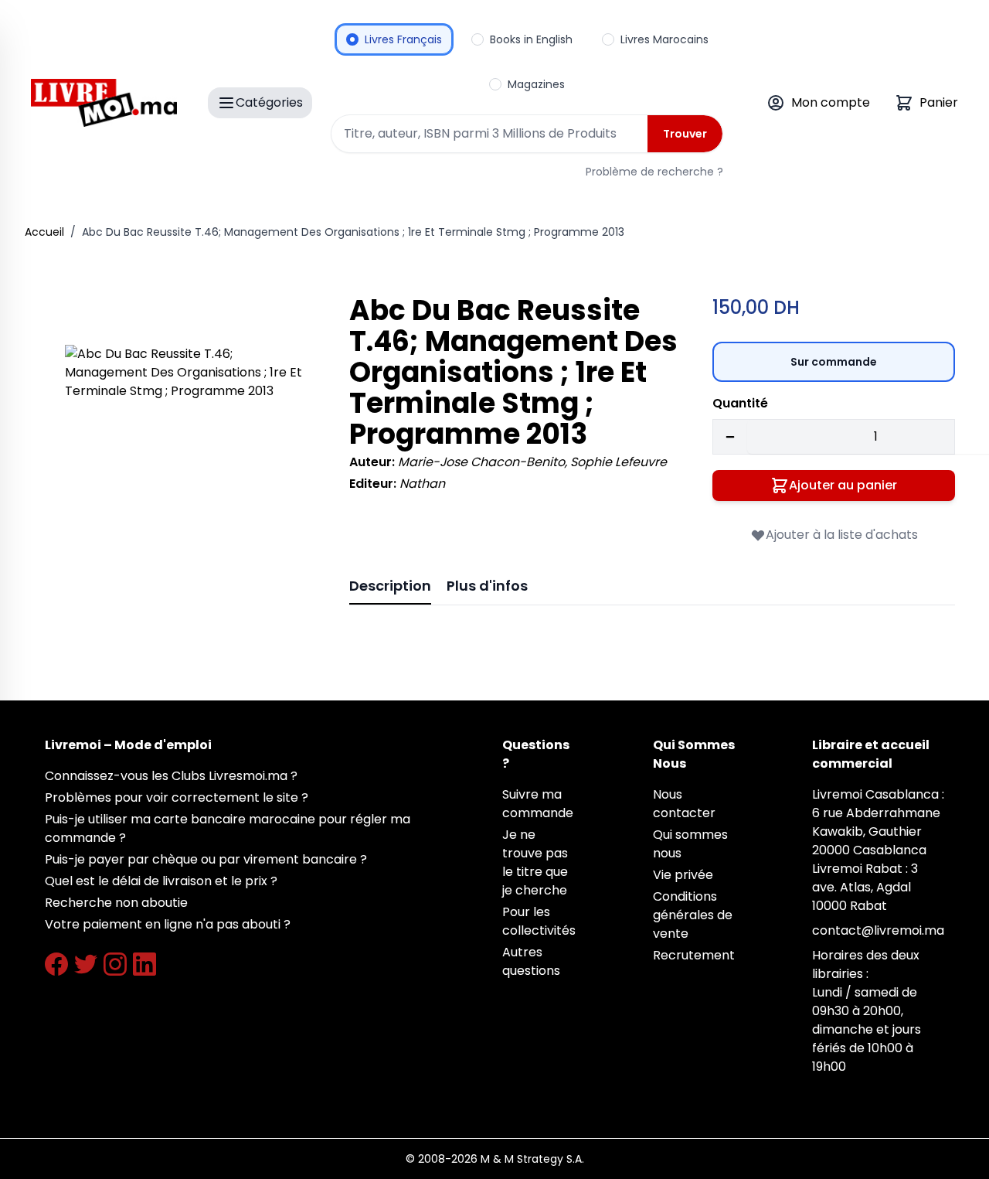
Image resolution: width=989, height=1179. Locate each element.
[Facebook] (56, 964)
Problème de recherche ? (654, 171)
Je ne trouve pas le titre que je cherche (535, 862)
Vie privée (683, 875)
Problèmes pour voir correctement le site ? (176, 797)
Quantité (740, 403)
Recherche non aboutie (116, 903)
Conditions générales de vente (692, 915)
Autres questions (531, 961)
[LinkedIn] (144, 964)
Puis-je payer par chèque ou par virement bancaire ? (206, 859)
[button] (185, 465)
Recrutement (694, 955)
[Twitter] (85, 964)
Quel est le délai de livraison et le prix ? (161, 881)
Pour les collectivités (539, 921)
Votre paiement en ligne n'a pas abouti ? (168, 924)
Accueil (44, 232)
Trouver (685, 133)
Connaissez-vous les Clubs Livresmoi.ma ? (171, 776)
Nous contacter (684, 803)
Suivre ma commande (537, 803)
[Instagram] (115, 964)
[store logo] (104, 103)
